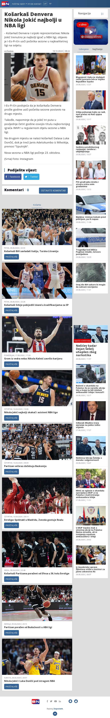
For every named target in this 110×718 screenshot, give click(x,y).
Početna (15, 4)
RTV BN (30, 4)
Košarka (37, 204)
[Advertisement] (91, 309)
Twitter (34, 176)
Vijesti (22, 4)
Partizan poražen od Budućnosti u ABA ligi (28, 627)
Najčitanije (97, 49)
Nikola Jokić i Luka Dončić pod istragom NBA (29, 681)
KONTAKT (37, 4)
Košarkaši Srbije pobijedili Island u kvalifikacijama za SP (36, 305)
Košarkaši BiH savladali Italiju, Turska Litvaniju (31, 251)
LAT (45, 4)
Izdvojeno (84, 49)
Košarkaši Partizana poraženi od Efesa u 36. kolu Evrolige (36, 573)
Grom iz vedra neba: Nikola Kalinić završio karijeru (33, 358)
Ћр (50, 4)
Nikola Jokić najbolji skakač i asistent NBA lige (31, 412)
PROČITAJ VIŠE (11, 256)
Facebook (14, 176)
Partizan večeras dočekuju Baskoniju (25, 466)
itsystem (58, 708)
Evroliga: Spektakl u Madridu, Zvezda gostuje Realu (33, 519)
